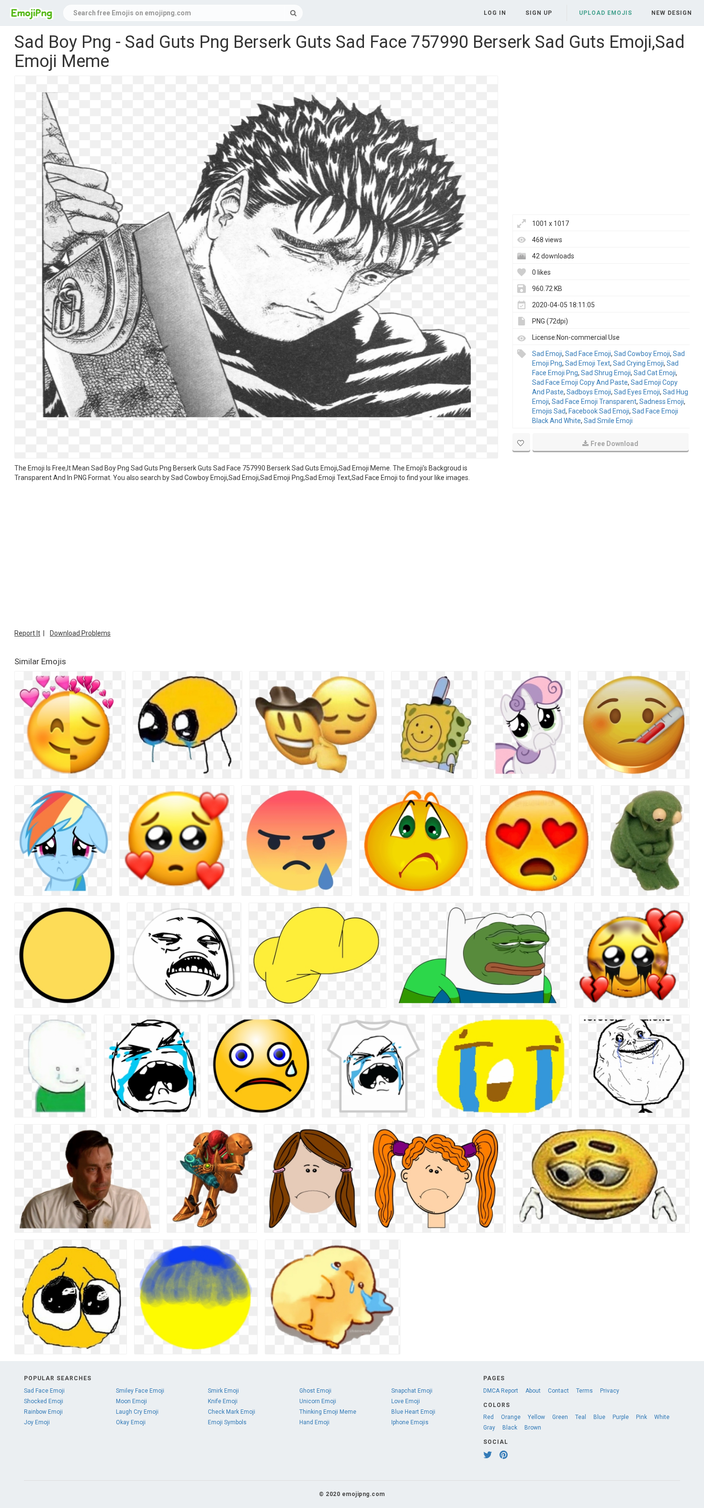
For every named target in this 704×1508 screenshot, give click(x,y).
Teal (580, 1417)
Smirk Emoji (223, 1390)
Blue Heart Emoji (413, 1411)
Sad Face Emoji (588, 353)
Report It (27, 633)
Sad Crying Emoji (638, 363)
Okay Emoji (131, 1422)
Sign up (538, 13)
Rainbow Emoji (43, 1411)
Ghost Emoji (315, 1390)
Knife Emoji (223, 1401)
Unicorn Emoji (317, 1401)
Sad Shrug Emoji (606, 373)
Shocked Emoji (43, 1401)
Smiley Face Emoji (140, 1390)
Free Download (614, 443)
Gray (489, 1427)
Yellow (536, 1417)
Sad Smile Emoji (608, 420)
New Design (671, 13)
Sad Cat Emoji (655, 373)
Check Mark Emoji (231, 1411)
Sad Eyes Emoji (637, 392)
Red (488, 1417)
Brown (532, 1427)
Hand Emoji (314, 1422)
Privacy (609, 1390)
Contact (558, 1390)
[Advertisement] (256, 554)
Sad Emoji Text (587, 363)
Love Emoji (405, 1401)
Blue (599, 1417)
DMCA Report (500, 1390)
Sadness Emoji (661, 401)
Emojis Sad (549, 411)
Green (560, 1417)
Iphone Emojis (410, 1422)
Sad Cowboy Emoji (642, 353)
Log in (495, 13)
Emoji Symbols (227, 1422)
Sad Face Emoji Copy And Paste (580, 382)
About (533, 1390)
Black (509, 1427)
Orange (511, 1417)
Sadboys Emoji (589, 392)
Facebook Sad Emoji (598, 411)
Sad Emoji (547, 353)
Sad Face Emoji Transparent (594, 401)
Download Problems (80, 633)
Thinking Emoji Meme (327, 1411)
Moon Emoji (131, 1401)
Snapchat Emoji (411, 1390)
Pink (641, 1417)
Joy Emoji (37, 1422)
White (662, 1417)
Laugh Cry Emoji (137, 1411)
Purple (621, 1417)
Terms (584, 1390)
